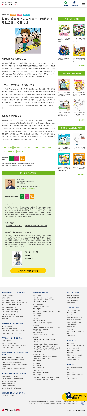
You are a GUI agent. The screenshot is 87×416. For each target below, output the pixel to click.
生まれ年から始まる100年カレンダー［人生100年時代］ (75, 376)
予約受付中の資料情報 (73, 295)
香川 (7, 314)
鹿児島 (3, 318)
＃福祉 (44, 147)
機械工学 (36, 344)
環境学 (47, 327)
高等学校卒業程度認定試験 (9, 381)
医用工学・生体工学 (54, 344)
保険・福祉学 (46, 372)
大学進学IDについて (72, 312)
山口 (17, 312)
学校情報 (27, 255)
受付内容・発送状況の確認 (74, 319)
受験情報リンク (71, 335)
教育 (40, 308)
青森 (7, 300)
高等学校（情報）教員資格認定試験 (11, 388)
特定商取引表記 (71, 326)
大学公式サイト (29, 259)
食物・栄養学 (37, 377)
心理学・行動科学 (49, 300)
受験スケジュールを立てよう (74, 355)
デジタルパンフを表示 (31, 252)
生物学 (47, 339)
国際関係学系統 (37, 330)
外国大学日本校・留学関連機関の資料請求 (13, 360)
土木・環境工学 (37, 348)
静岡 (7, 307)
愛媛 (12, 314)
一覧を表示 (81, 66)
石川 (18, 305)
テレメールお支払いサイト (74, 322)
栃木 (9, 302)
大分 (13, 316)
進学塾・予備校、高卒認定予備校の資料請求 (13, 368)
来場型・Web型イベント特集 (74, 350)
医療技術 (40, 370)
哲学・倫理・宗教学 (39, 300)
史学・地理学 (48, 298)
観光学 (51, 327)
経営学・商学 (41, 323)
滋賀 (7, 309)
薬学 (40, 365)
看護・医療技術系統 (38, 368)
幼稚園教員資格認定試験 (8, 383)
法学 (35, 318)
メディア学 (51, 334)
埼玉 (14, 302)
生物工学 (36, 350)
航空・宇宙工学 (43, 344)
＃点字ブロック (26, 147)
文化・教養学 (37, 302)
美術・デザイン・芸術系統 (40, 311)
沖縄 (7, 318)
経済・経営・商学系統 (39, 320)
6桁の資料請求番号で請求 (8, 396)
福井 (21, 305)
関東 (3, 302)
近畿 (3, 309)
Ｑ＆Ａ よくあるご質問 (73, 310)
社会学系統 (36, 325)
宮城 (12, 300)
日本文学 (36, 298)
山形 (17, 300)
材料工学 (45, 348)
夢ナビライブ (70, 372)
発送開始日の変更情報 (73, 298)
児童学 (48, 377)
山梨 (26, 302)
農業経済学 (55, 356)
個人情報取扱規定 (71, 324)
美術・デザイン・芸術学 (55, 311)
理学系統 (35, 337)
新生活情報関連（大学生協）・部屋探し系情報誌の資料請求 (14, 365)
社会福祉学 (13, 14)
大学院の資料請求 (6, 341)
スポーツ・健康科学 (50, 379)
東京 (20, 302)
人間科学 (20, 14)
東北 (3, 300)
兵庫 (14, 309)
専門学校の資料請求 (7, 326)
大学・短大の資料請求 (8, 295)
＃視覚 (10, 147)
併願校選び (70, 352)
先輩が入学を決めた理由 (73, 357)
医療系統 (35, 361)
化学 (43, 339)
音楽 (40, 313)
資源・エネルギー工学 (45, 350)
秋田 (14, 300)
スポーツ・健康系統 (38, 379)
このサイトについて (72, 315)
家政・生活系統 (37, 375)
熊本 (23, 316)
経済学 (35, 323)
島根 (12, 312)
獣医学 (35, 358)
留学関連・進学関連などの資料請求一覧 (12, 357)
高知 (14, 314)
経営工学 (54, 350)
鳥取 (7, 312)
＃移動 (49, 147)
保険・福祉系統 (37, 372)
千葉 (17, 302)
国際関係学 (45, 330)
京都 (9, 309)
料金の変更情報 (71, 302)
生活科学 (58, 377)
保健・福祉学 (27, 14)
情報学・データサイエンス (40, 334)
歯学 (40, 363)
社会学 (35, 327)
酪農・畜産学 (41, 358)
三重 (14, 307)
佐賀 (18, 316)
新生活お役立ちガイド (73, 360)
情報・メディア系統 (38, 332)
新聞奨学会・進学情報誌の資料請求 (11, 362)
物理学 (39, 339)
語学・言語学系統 (38, 304)
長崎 (21, 316)
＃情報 (4, 147)
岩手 (9, 300)
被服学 (43, 377)
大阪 (12, 309)
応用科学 (58, 348)
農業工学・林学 (47, 356)
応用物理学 (51, 348)
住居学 (53, 377)
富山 (15, 305)
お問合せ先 (70, 329)
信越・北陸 (5, 305)
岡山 (9, 312)
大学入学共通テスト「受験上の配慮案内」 (13, 379)
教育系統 (35, 309)
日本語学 (42, 306)
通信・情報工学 (47, 346)
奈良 (17, 309)
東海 (3, 307)
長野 (13, 305)
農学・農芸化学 (37, 356)
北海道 (3, 298)
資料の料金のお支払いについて (75, 317)
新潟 (10, 305)
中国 (3, 312)
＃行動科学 (36, 147)
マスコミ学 (57, 327)
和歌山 (20, 309)
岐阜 (9, 307)
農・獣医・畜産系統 (38, 354)
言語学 (47, 306)
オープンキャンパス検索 (73, 348)
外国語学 (36, 306)
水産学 (48, 358)
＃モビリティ (21, 151)
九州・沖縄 (5, 316)
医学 (40, 360)
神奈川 (23, 302)
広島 (14, 312)
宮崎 (15, 316)
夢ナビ (69, 370)
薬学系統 (35, 365)
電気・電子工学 (37, 346)
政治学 (39, 318)
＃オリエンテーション (8, 151)
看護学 (35, 370)
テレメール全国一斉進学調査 (74, 367)
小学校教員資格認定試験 (8, 386)
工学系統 (35, 342)
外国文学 (42, 298)
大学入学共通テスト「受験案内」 (11, 376)
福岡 (10, 316)
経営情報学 (49, 323)
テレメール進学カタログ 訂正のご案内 (76, 332)
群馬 (12, 302)
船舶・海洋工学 (37, 352)
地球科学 (52, 339)
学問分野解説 (70, 343)
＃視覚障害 (17, 147)
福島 (20, 300)
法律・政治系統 (37, 316)
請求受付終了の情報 (72, 300)
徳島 (9, 314)
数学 (35, 339)
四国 (3, 314)
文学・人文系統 (37, 295)
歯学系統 (35, 363)
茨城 (7, 302)
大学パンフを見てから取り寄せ (75, 345)
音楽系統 (35, 313)
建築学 (53, 346)
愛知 (12, 307)
